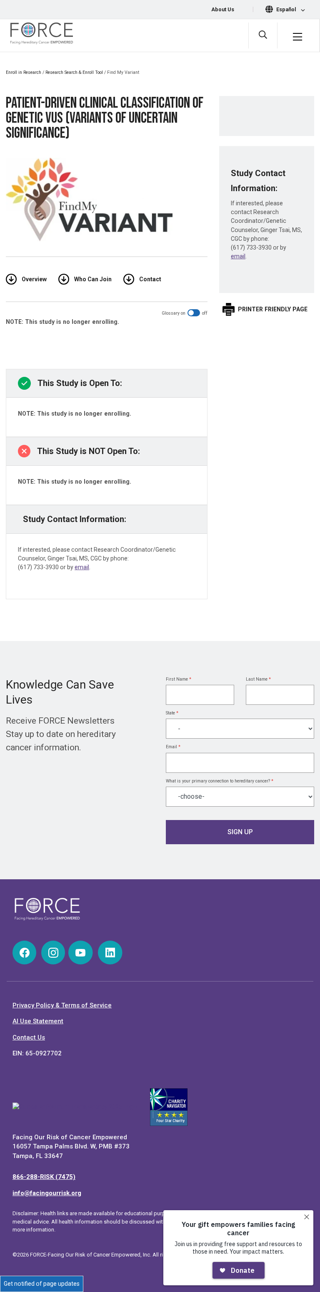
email (82, 567)
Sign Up (240, 832)
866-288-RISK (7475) (43, 1177)
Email (173, 746)
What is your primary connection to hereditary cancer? (219, 781)
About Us (222, 9)
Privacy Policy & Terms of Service (62, 1005)
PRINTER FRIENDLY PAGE (273, 309)
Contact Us (28, 1037)
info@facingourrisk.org (46, 1193)
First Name (178, 679)
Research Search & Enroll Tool (74, 72)
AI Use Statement (37, 1021)
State (172, 713)
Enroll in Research (23, 72)
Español (287, 9)
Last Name (258, 679)
